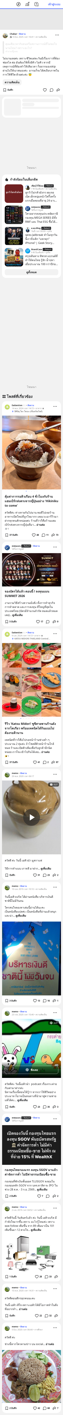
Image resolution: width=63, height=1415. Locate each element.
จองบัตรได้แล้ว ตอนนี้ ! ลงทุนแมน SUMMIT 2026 (27, 593)
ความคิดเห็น (12, 82)
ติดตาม (22, 33)
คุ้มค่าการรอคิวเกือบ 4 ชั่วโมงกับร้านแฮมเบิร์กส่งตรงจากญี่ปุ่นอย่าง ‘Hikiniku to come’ (31, 500)
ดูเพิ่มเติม (17, 615)
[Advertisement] (31, 19)
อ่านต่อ (40, 525)
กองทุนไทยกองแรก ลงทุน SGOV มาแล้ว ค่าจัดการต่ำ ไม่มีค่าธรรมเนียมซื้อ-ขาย (31, 1172)
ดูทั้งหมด (31, 272)
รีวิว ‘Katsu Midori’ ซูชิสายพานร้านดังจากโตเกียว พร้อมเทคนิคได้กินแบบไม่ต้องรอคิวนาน (30, 728)
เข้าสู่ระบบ (54, 4)
